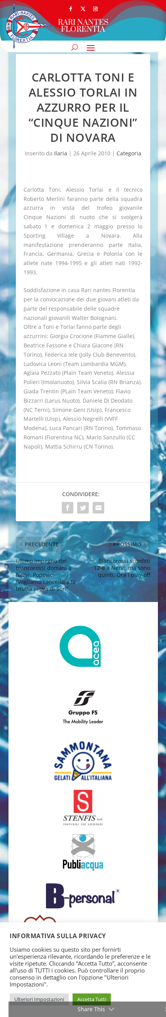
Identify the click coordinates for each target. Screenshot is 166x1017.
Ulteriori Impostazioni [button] (39, 999)
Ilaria (60, 153)
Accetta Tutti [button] (91, 999)
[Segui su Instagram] (95, 9)
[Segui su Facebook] (70, 9)
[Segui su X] (83, 9)
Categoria (129, 153)
